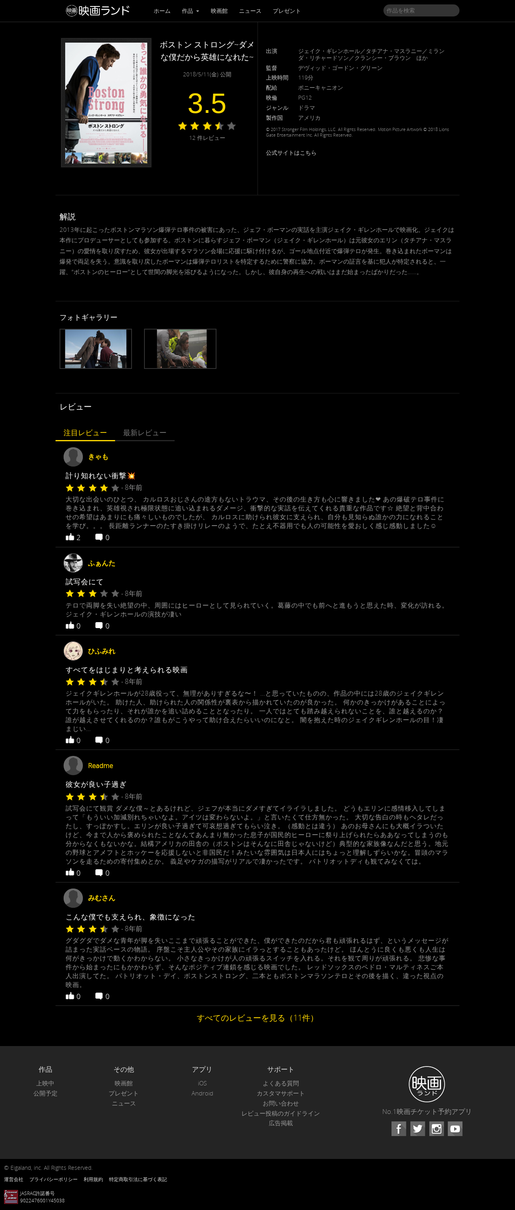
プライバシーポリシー (53, 1179)
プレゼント (287, 10)
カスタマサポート (281, 1093)
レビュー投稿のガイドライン (280, 1113)
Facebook (399, 1129)
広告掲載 (281, 1123)
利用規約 (93, 1179)
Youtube (455, 1129)
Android (202, 1093)
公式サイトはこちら (291, 152)
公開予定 (45, 1093)
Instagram (436, 1129)
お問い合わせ (281, 1103)
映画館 (219, 10)
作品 (188, 10)
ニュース (250, 10)
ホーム (162, 10)
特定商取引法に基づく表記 (138, 1179)
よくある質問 (281, 1083)
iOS (202, 1083)
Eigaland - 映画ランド (100, 11)
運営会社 (13, 1179)
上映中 (45, 1083)
